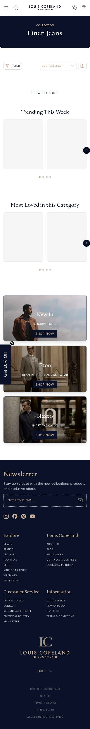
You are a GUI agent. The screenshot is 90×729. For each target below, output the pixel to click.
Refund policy (45, 709)
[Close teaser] (12, 343)
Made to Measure (15, 570)
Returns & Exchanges (18, 610)
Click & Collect (13, 600)
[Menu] (6, 7)
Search (45, 695)
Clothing (9, 554)
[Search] (15, 7)
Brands (8, 549)
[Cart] (84, 7)
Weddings (10, 575)
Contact (9, 605)
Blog (50, 549)
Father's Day (11, 580)
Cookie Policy (56, 600)
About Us (53, 544)
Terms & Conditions (60, 616)
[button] (5, 364)
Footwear (10, 559)
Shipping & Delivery (16, 616)
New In (7, 544)
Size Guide (53, 610)
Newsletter (11, 621)
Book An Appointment (61, 564)
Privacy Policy (56, 605)
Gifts (6, 564)
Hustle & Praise (52, 716)
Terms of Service (45, 702)
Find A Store (55, 554)
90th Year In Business (61, 559)
